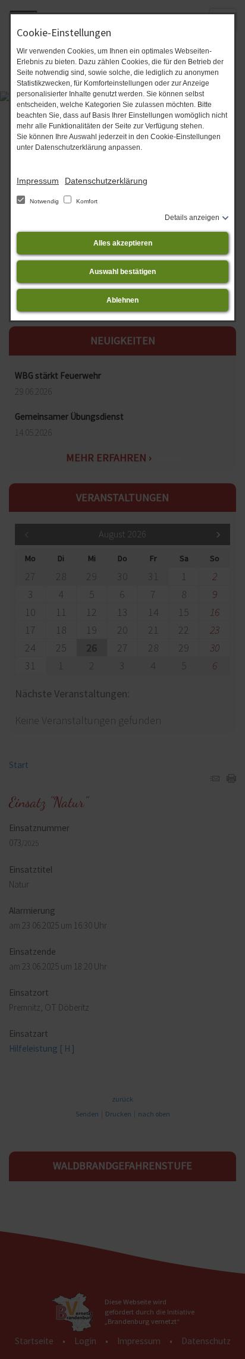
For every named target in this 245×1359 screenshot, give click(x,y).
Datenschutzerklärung (106, 180)
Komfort (86, 201)
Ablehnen (122, 300)
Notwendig (44, 201)
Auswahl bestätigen (122, 272)
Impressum (38, 180)
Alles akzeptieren (122, 243)
